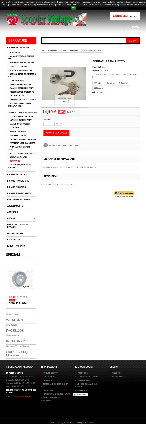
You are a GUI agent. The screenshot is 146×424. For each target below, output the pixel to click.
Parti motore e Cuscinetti (22, 143)
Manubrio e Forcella (19, 124)
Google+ (124, 83)
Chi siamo (47, 390)
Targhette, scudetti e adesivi (19, 166)
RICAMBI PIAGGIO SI (16, 187)
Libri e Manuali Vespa (18, 200)
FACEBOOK (116, 373)
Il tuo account (130, 30)
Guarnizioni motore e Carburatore (19, 104)
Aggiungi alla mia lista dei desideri (64, 145)
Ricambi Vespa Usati (18, 175)
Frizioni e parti (17, 96)
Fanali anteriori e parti (21, 84)
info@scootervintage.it (22, 396)
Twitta (98, 83)
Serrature (14, 161)
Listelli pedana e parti (20, 120)
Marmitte (14, 128)
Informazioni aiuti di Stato (56, 394)
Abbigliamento (15, 206)
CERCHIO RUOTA (18, 303)
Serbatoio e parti (18, 157)
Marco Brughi (68, 423)
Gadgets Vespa (15, 233)
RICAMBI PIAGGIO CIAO (18, 181)
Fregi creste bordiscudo (21, 92)
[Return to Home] (43, 50)
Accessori (14, 52)
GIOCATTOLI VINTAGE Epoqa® (17, 226)
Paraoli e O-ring (17, 131)
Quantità (47, 119)
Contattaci (48, 380)
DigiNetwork (90, 423)
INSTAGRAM (117, 377)
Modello (96, 67)
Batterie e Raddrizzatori (21, 62)
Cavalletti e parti (18, 66)
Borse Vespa (13, 240)
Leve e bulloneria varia (21, 116)
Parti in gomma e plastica (22, 139)
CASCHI (11, 218)
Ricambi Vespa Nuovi (18, 47)
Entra (136, 27)
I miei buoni (82, 390)
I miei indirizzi (84, 380)
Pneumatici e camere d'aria (19, 148)
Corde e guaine (16, 80)
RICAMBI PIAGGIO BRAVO (19, 193)
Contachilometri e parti (21, 70)
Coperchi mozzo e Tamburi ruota (22, 75)
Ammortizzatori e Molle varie (21, 57)
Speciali (13, 255)
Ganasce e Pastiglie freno (22, 100)
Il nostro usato (16, 246)
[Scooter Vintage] (47, 19)
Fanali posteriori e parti (21, 88)
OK (73, 8)
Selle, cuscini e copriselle (22, 153)
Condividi (110, 83)
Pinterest (99, 88)
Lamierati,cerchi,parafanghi (22, 112)
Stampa (100, 92)
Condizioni (97, 71)
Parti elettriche (17, 135)
